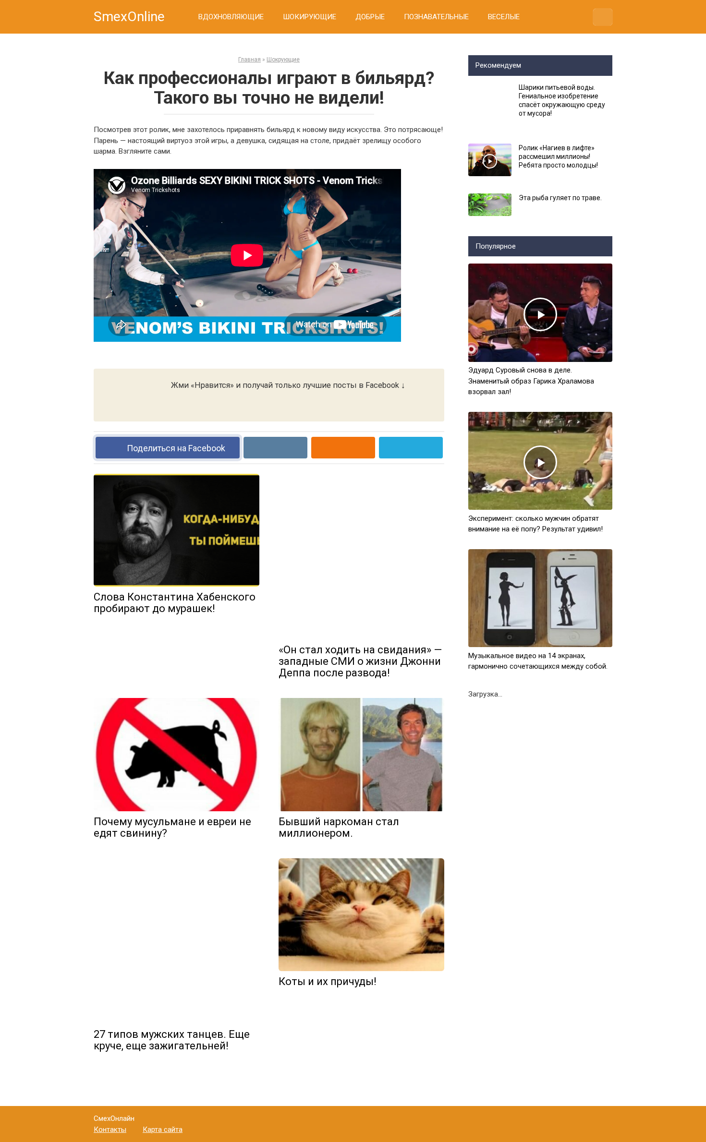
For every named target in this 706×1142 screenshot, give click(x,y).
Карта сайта (163, 1129)
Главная (249, 59)
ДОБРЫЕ (370, 16)
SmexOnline (129, 16)
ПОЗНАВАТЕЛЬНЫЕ (436, 16)
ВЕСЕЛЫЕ (504, 16)
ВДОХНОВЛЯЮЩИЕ (231, 16)
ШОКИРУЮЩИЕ (309, 16)
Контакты (110, 1129)
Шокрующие (283, 59)
